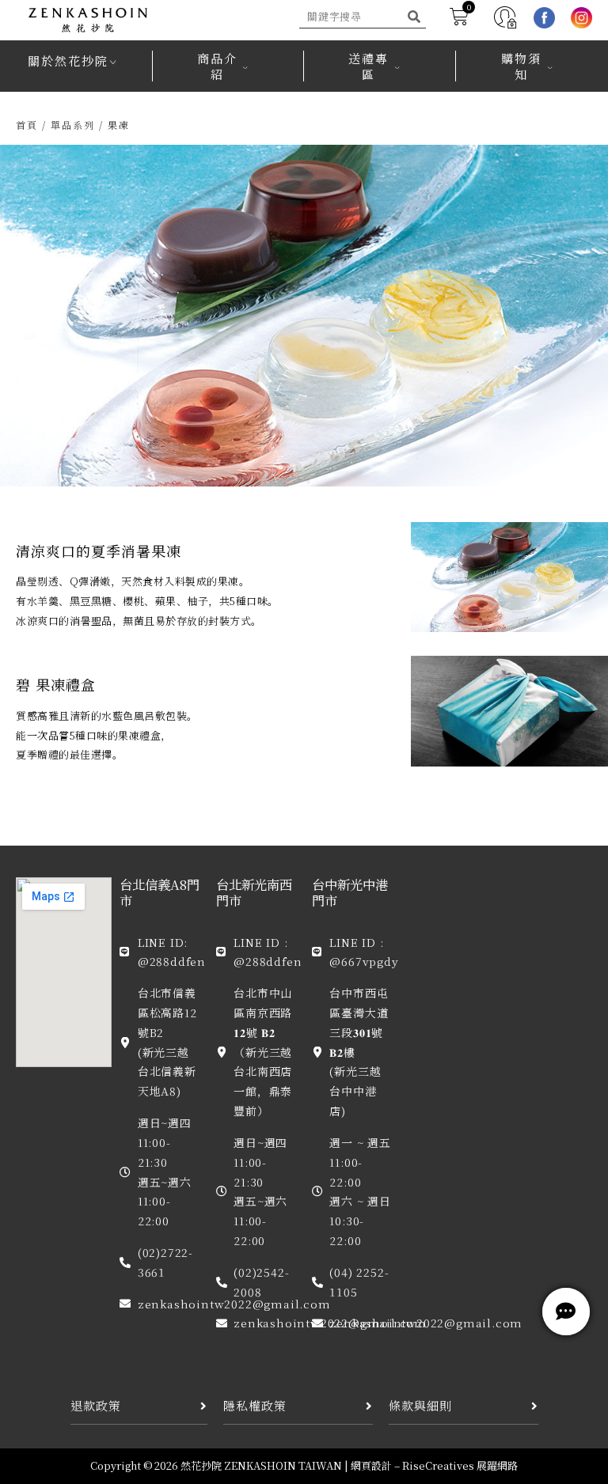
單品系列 (73, 124)
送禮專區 (368, 66)
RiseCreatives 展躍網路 (460, 1465)
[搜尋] (414, 16)
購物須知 (521, 66)
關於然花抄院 (68, 60)
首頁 (27, 124)
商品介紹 (217, 66)
